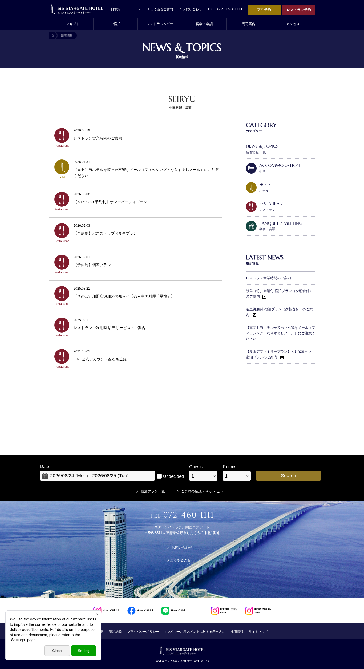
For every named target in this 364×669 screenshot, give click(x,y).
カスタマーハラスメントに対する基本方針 (194, 632)
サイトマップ (258, 632)
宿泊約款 (115, 632)
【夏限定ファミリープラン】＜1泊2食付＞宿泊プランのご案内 (279, 354)
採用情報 (236, 632)
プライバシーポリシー (143, 632)
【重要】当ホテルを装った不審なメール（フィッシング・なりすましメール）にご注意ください (280, 333)
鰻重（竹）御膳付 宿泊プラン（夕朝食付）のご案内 (279, 293)
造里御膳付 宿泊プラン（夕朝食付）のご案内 (279, 312)
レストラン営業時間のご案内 (268, 278)
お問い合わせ (192, 9)
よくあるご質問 (162, 9)
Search (288, 475)
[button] (116, 24)
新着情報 (67, 35)
